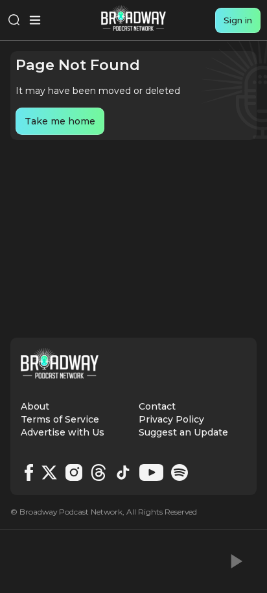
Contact (157, 406)
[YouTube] (151, 472)
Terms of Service (60, 419)
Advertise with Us (62, 432)
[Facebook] (29, 472)
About (35, 406)
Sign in (238, 20)
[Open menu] (35, 20)
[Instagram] (73, 472)
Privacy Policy (171, 419)
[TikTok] (123, 472)
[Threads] (98, 472)
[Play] (235, 561)
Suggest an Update (183, 432)
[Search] (14, 20)
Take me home (60, 121)
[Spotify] (179, 472)
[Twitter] (49, 472)
